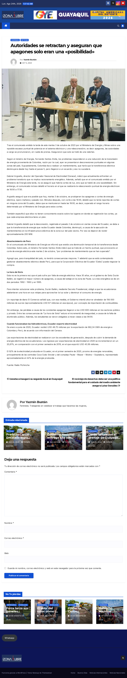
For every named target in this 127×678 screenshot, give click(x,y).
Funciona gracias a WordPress (14, 673)
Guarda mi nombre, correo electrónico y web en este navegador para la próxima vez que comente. (54, 568)
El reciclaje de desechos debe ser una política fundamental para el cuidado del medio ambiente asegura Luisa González (94, 382)
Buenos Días (82, 673)
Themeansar (47, 673)
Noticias (24, 40)
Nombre (9, 523)
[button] (118, 26)
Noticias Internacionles (98, 673)
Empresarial (11, 605)
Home (73, 673)
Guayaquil (15, 40)
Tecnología (23, 605)
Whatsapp (9, 638)
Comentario (10, 472)
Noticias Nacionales (117, 673)
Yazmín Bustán (29, 60)
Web (6, 553)
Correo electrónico (14, 538)
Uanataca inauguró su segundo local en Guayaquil (36, 379)
